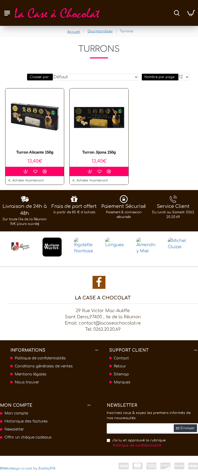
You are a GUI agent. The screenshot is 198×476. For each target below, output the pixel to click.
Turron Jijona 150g (99, 152)
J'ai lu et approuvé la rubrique (139, 443)
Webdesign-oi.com (17, 468)
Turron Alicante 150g (34, 152)
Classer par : (40, 77)
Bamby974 (46, 468)
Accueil (73, 32)
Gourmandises (100, 31)
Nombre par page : (160, 77)
